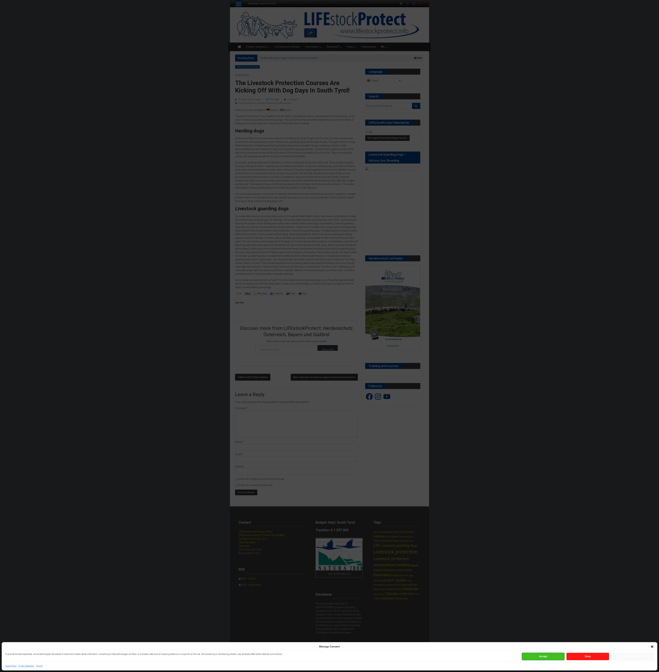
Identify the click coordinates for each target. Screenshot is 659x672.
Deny (588, 656)
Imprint (39, 666)
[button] (652, 646)
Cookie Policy (11, 666)
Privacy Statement (26, 666)
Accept (543, 656)
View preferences (632, 656)
